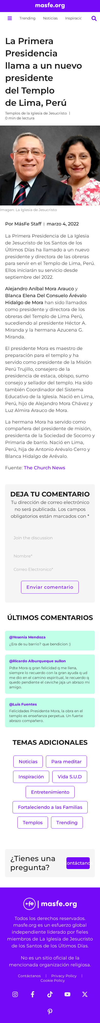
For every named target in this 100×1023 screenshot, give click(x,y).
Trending (27, 18)
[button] (9, 18)
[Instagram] (15, 994)
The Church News (44, 467)
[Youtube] (67, 994)
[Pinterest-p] (50, 1012)
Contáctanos (29, 976)
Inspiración (75, 18)
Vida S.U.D (70, 776)
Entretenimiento (50, 792)
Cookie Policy (53, 980)
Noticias (50, 18)
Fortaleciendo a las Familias (50, 807)
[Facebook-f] (32, 994)
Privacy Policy (64, 976)
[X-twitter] (85, 994)
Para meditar (66, 761)
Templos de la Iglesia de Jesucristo (36, 113)
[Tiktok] (50, 994)
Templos (33, 822)
